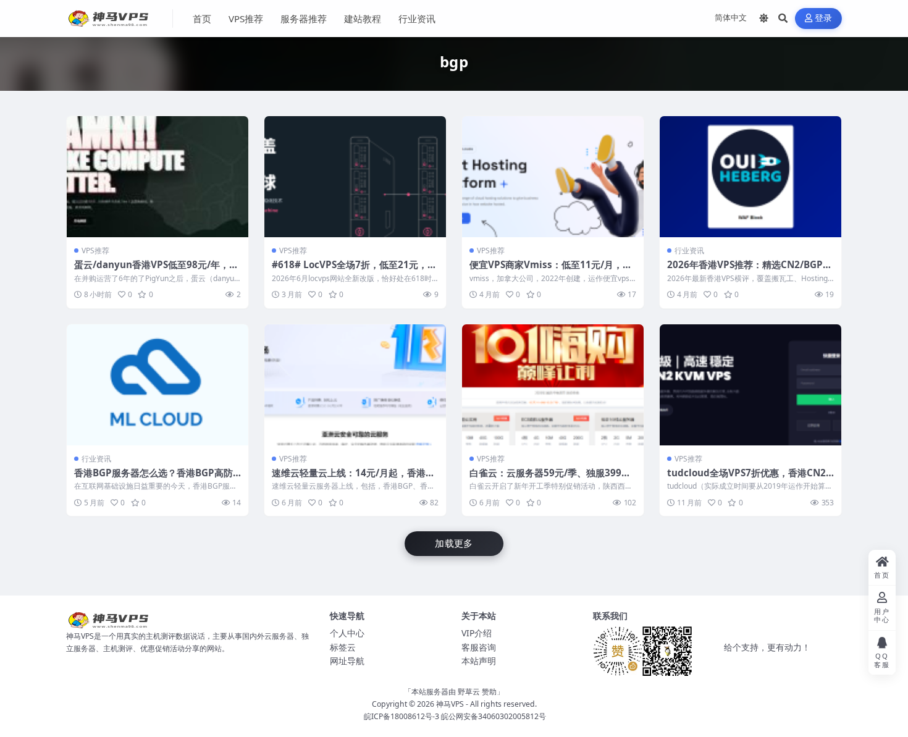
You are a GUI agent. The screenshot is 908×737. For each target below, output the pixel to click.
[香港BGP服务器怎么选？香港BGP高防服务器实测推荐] (157, 384)
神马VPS (450, 704)
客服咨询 (478, 647)
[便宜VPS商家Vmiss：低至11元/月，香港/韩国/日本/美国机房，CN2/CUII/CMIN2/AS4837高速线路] (553, 176)
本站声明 (478, 661)
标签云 (343, 647)
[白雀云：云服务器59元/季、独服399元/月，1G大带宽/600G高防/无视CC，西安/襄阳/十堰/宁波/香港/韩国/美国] (553, 384)
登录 (824, 18)
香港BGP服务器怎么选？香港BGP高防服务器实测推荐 (153, 478)
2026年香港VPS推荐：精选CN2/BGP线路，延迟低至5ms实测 (749, 270)
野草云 (469, 691)
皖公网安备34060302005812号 (493, 716)
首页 (202, 18)
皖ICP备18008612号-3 (401, 716)
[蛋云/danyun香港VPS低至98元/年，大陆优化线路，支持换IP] (157, 176)
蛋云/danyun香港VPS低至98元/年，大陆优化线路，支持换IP (156, 270)
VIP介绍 (476, 633)
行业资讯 (416, 18)
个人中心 (347, 633)
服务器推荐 (303, 18)
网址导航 (347, 661)
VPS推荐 (246, 18)
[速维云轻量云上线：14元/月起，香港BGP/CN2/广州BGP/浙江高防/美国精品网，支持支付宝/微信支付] (355, 384)
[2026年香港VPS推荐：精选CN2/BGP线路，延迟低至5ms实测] (750, 176)
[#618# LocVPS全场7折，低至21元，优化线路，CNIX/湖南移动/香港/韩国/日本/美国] (355, 176)
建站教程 (362, 18)
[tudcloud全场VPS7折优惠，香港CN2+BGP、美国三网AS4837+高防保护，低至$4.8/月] (750, 384)
